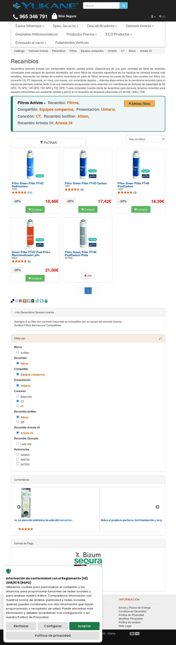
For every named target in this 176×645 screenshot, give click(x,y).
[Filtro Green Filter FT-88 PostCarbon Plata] (88, 233)
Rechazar (21, 626)
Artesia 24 (27, 433)
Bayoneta (26, 396)
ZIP (22, 422)
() (29, 192)
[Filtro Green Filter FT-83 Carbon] (88, 164)
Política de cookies (130, 622)
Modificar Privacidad (131, 618)
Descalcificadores (102, 26)
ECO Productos (119, 34)
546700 (25, 459)
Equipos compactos (33, 374)
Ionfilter (25, 352)
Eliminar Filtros (140, 103)
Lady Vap (26, 444)
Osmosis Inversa (140, 26)
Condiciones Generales (132, 611)
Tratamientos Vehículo (72, 43)
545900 (25, 455)
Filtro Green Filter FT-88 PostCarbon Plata (80, 253)
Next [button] (157, 507)
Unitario (25, 386)
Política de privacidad (53, 635)
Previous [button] (19, 507)
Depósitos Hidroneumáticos (36, 34)
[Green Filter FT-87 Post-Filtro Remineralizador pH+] (35, 233)
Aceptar (84, 626)
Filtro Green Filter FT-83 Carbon (86, 183)
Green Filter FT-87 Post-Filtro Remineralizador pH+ (31, 253)
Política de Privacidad (131, 615)
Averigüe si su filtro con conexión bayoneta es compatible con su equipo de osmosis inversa (67, 321)
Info (89, 275)
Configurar (53, 626)
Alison (24, 417)
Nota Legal (125, 626)
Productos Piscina (82, 34)
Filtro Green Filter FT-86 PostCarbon (133, 184)
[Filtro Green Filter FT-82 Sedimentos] (35, 164)
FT (22, 406)
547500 (25, 464)
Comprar (36, 209)
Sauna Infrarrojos (29, 26)
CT (22, 401)
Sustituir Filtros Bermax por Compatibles (37, 325)
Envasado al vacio (30, 43)
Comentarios (21, 479)
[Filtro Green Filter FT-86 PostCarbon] (141, 164)
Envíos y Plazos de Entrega (135, 607)
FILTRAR (50, 142)
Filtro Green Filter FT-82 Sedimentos (27, 184)
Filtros (24, 363)
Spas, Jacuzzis (65, 26)
